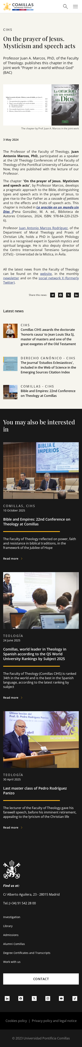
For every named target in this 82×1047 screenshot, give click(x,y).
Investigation (11, 917)
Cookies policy (16, 1021)
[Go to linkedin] (75, 295)
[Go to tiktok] (74, 998)
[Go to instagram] (47, 998)
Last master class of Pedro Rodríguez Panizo (35, 790)
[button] (41, 339)
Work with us (11, 962)
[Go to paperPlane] (51, 295)
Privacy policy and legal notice (54, 1021)
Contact (41, 979)
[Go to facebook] (59, 295)
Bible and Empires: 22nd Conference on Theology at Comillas (36, 521)
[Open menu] (75, 6)
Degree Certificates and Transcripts (26, 953)
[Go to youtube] (61, 998)
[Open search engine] (65, 6)
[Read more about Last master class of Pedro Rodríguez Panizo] (41, 739)
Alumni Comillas (14, 944)
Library (8, 926)
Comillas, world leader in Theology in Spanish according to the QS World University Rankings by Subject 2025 (34, 654)
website (46, 274)
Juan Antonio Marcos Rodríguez (43, 228)
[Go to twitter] (67, 295)
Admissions (11, 935)
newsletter (11, 278)
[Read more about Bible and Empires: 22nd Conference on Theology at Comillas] (41, 470)
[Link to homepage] (18, 6)
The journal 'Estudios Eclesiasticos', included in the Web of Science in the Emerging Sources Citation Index (48, 367)
